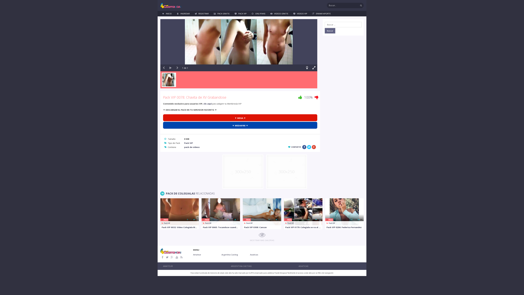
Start (170, 67)
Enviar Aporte (323, 13)
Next (177, 67)
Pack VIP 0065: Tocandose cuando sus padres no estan (221, 227)
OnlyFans (260, 13)
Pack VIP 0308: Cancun (255, 227)
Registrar (203, 13)
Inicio (169, 13)
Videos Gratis (281, 13)
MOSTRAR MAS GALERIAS (262, 240)
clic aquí (207, 103)
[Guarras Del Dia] (170, 5)
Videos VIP (302, 13)
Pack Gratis (223, 13)
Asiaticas (254, 254)
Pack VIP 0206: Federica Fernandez (344, 227)
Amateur (197, 254)
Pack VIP (242, 13)
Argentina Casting (229, 254)
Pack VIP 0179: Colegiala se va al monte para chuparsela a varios (303, 227)
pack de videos (192, 147)
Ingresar (185, 13)
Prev (163, 67)
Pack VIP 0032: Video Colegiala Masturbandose (179, 227)
